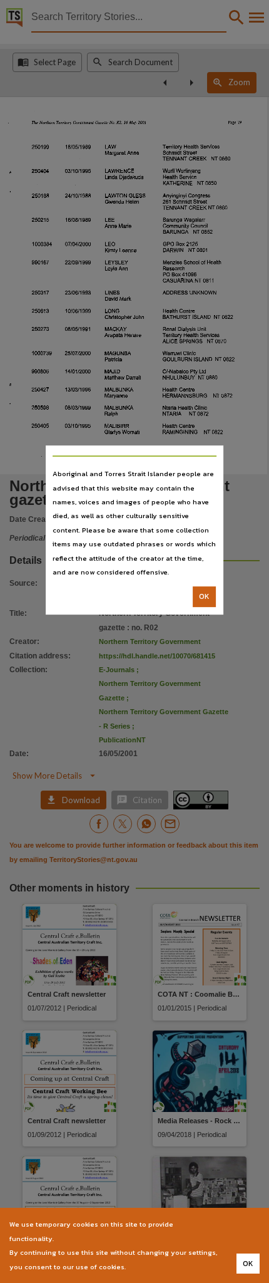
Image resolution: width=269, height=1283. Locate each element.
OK (204, 597)
